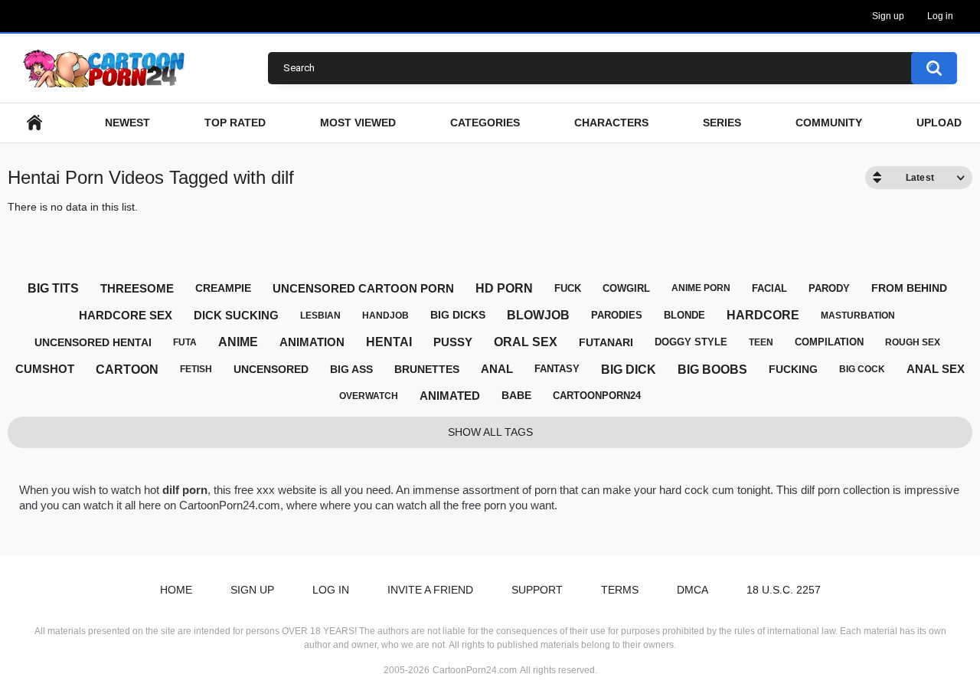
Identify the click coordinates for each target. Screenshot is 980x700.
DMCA (692, 590)
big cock (862, 369)
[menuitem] (34, 122)
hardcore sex (125, 315)
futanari (606, 342)
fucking (793, 369)
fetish (196, 369)
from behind (909, 288)
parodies (616, 315)
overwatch (368, 396)
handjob (385, 315)
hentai (389, 341)
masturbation (858, 315)
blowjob (538, 315)
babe (516, 395)
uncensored (271, 369)
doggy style (691, 342)
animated (450, 395)
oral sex (525, 341)
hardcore (763, 315)
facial (769, 288)
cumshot (44, 368)
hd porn (504, 288)
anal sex (935, 368)
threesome (137, 288)
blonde (684, 315)
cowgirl (626, 288)
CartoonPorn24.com (475, 670)
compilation (829, 342)
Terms (620, 590)
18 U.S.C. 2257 (783, 590)
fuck (567, 288)
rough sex (912, 342)
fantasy (557, 369)
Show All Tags (490, 432)
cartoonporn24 (597, 395)
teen (761, 342)
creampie (223, 288)
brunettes (426, 369)
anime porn (700, 288)
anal (497, 368)
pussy (452, 341)
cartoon (127, 369)
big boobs (712, 369)
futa (185, 342)
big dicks (457, 315)
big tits (53, 288)
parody (829, 288)
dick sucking (236, 315)
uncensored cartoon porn (363, 288)
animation (312, 341)
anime (238, 341)
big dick (628, 369)
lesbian (320, 315)
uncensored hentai (93, 342)
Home (176, 590)
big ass (351, 369)
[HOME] (34, 122)
